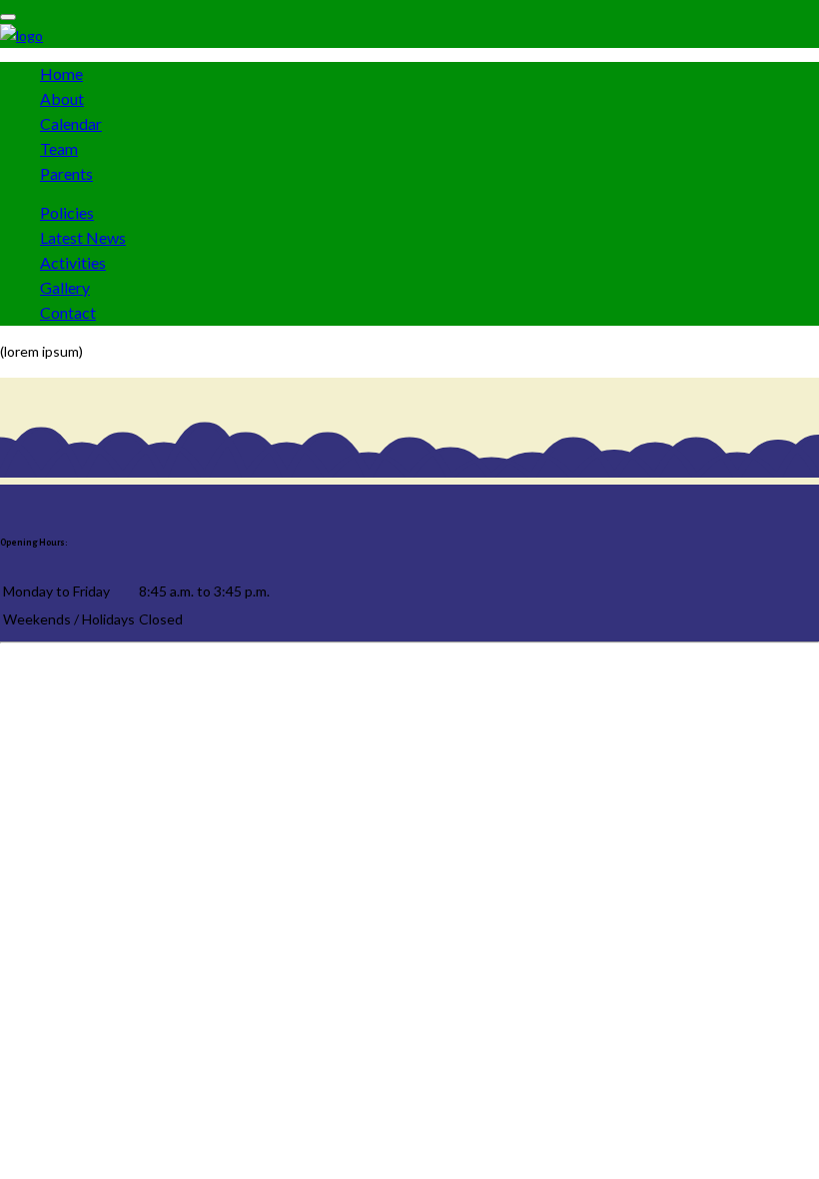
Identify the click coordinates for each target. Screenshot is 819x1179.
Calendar (71, 123)
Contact (68, 312)
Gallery (65, 287)
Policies (67, 212)
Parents (66, 173)
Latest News (83, 237)
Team (59, 148)
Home (61, 73)
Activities (73, 262)
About (62, 98)
